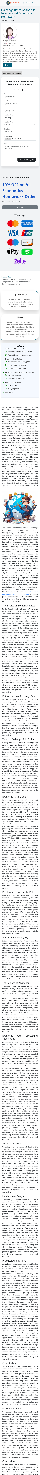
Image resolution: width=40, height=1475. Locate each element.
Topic (5, 108)
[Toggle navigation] (3, 3)
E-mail (6, 101)
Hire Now (20, 207)
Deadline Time (8, 122)
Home (3, 277)
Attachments (8, 136)
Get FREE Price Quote (26, 160)
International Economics (12, 73)
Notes (5, 144)
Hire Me (7, 65)
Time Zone (7, 129)
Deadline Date (8, 115)
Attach (8, 138)
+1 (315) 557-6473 (31, 3)
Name (5, 94)
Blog (9, 277)
